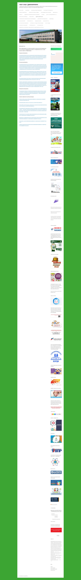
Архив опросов (53, 521)
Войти (52, 566)
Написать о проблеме (56, 72)
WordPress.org (53, 570)
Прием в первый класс (23, 12)
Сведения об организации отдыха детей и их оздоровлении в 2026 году (31, 27)
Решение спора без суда (54, 559)
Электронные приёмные (23, 16)
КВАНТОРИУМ (31, 16)
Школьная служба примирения (36, 10)
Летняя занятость (32, 25)
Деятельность (55, 12)
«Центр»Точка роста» (39, 16)
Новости (20, 14)
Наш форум (27, 10)
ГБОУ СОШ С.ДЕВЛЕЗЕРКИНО (28, 4)
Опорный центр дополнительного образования (27, 18)
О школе (43, 14)
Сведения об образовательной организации (31, 14)
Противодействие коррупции (46, 12)
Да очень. (53, 513)
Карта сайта (21, 10)
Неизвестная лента (54, 504)
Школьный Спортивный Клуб (42, 18)
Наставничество (40, 25)
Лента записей (53, 567)
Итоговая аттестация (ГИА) (48, 10)
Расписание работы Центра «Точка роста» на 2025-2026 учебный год (30, 102)
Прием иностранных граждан (34, 12)
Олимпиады (51, 18)
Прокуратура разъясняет (23, 25)
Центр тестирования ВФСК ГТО (51, 14)
